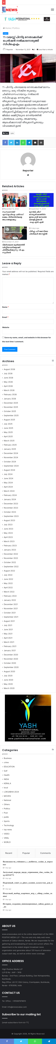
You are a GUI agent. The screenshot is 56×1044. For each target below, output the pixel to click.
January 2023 (10, 550)
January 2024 (10, 499)
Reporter (9, 49)
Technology (9, 825)
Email (5, 317)
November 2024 (11, 457)
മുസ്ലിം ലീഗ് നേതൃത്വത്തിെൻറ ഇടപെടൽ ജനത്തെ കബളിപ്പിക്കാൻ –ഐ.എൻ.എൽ (38, 217)
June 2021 (8, 629)
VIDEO (6, 834)
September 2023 (11, 516)
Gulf (5, 771)
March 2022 (9, 592)
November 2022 (11, 558)
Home (8, 28)
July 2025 (8, 424)
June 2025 (8, 428)
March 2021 (9, 642)
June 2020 (8, 680)
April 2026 (8, 386)
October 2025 (10, 411)
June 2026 (8, 378)
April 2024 (8, 487)
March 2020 (9, 688)
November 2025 (11, 407)
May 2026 (8, 382)
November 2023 (11, 508)
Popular (26, 853)
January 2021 (10, 650)
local (6, 788)
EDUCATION (9, 767)
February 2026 (10, 394)
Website (5, 327)
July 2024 (8, 474)
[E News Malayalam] (10, 9)
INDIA (6, 779)
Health (7, 775)
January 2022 (10, 600)
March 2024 (9, 491)
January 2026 (10, 399)
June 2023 (8, 529)
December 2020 (11, 655)
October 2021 (10, 613)
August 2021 (9, 621)
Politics (16, 28)
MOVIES (7, 796)
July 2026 (8, 373)
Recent (8, 853)
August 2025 (9, 420)
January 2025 (10, 449)
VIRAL (6, 838)
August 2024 (9, 470)
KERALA (7, 783)
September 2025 (11, 415)
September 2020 (11, 667)
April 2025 (8, 436)
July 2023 (8, 524)
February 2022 (10, 596)
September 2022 (11, 566)
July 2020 (8, 676)
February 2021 (10, 646)
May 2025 (8, 432)
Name (5, 307)
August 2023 (9, 520)
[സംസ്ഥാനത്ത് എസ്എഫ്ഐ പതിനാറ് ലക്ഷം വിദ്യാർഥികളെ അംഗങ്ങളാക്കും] (14, 200)
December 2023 (11, 504)
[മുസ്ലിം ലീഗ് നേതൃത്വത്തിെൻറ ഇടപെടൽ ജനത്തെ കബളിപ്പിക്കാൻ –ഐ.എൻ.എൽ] (41, 200)
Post (6, 813)
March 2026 (9, 390)
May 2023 (8, 533)
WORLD (7, 842)
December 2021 (11, 604)
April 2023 (8, 537)
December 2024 (11, 453)
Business (8, 758)
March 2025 (9, 441)
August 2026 (9, 369)
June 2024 (8, 478)
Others (7, 804)
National (7, 800)
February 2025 (10, 445)
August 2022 (9, 571)
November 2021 (11, 608)
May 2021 (8, 634)
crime (6, 762)
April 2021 (8, 638)
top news (8, 829)
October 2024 (10, 462)
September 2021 (11, 617)
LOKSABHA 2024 (11, 792)
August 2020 (9, 671)
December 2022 (11, 554)
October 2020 (10, 663)
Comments (45, 853)
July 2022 (8, 575)
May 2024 (8, 483)
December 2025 (11, 403)
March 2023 (9, 541)
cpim (12, 133)
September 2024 (11, 466)
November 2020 (11, 659)
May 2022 (8, 583)
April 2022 (8, 587)
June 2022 (8, 579)
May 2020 (8, 684)
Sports (7, 821)
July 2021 (8, 625)
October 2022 (10, 562)
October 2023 (10, 512)
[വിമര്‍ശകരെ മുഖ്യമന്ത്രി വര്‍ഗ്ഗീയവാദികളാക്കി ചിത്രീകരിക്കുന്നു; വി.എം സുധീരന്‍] (14, 233)
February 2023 (10, 545)
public (6, 817)
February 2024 (10, 495)
